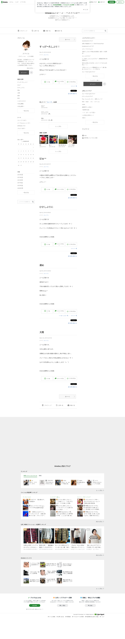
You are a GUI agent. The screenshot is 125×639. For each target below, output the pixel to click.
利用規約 (69, 616)
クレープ (46, 54)
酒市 (18, 95)
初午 (18, 98)
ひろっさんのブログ (87, 96)
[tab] (30, 475)
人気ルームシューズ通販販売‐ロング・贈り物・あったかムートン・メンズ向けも (94, 68)
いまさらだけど (21, 101)
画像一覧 (48, 31)
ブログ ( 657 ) (21, 128)
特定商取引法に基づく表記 (92, 616)
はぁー (43, 158)
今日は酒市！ (21, 106)
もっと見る (58, 126)
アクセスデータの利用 (78, 616)
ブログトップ (23, 31)
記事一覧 (36, 31)
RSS (85, 135)
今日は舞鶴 (20, 103)
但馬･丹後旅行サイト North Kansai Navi (93, 43)
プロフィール (22, 56)
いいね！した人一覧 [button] (63, 315)
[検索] (105, 31)
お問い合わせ (61, 616)
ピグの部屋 (30, 56)
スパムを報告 (52, 616)
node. (83, 104)
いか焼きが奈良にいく (88, 115)
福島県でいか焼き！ (87, 107)
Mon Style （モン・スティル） (91, 101)
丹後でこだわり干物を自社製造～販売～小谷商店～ (94, 52)
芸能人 (40, 475)
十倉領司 (85, 109)
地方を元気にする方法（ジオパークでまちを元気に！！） (94, 63)
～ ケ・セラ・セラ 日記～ (89, 112)
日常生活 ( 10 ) (21, 125)
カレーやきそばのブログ (88, 71)
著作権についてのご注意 (90, 138)
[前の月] (22, 141)
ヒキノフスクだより (87, 49)
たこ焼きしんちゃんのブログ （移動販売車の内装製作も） (94, 59)
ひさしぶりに (46, 206)
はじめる (34, 605)
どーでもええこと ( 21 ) (23, 123)
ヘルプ (102, 616)
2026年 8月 (26, 141)
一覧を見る (95, 76)
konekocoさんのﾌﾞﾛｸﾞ (88, 46)
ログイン (120, 2)
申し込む (90, 605)
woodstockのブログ (87, 41)
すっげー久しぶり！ (50, 46)
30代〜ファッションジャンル (30, 475)
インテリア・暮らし (55, 497)
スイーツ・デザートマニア (84, 497)
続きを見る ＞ (30, 68)
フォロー (93, 84)
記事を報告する (73, 93)
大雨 (42, 332)
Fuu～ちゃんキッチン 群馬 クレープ (92, 99)
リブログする (72, 82)
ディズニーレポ (27, 497)
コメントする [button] (60, 82)
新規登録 (111, 2)
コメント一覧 (74, 86)
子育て (84, 118)
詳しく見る (62, 605)
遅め (42, 265)
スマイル (26, 54)
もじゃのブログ (86, 56)
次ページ (67, 39)
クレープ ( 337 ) (21, 120)
